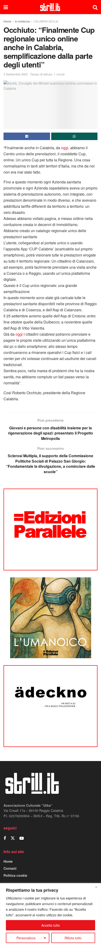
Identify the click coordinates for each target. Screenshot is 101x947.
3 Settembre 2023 (16, 74)
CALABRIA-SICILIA (46, 21)
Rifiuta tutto (73, 938)
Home (7, 21)
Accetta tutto (50, 925)
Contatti (10, 868)
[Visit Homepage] (50, 7)
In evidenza (22, 21)
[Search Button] (95, 7)
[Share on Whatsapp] (74, 136)
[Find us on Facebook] (5, 838)
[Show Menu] (6, 7)
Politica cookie (15, 875)
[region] (50, 915)
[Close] (96, 887)
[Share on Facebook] (27, 136)
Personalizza (25, 938)
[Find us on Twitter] (13, 838)
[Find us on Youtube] (21, 838)
